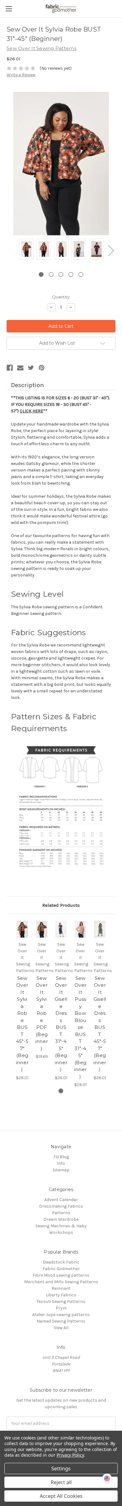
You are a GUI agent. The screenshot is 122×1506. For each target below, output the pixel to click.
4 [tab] (71, 274)
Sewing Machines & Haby (61, 1226)
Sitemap (61, 1170)
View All (61, 1327)
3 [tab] (60, 274)
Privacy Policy (70, 1455)
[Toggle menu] (8, 8)
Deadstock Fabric (61, 1262)
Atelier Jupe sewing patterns (61, 1314)
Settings (61, 1468)
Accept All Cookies (61, 1496)
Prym (61, 1308)
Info (61, 1163)
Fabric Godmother (61, 1268)
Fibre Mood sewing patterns (61, 1275)
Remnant (61, 1288)
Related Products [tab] (61, 905)
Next (110, 250)
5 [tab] (81, 274)
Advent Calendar (61, 1199)
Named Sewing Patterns (61, 1321)
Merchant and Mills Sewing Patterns (61, 1281)
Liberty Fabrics (61, 1295)
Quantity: (61, 296)
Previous (11, 250)
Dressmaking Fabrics (61, 1206)
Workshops (61, 1232)
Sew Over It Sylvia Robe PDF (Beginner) (41, 1013)
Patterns (61, 1212)
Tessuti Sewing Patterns (61, 1301)
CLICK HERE (31, 411)
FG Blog (61, 1156)
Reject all (61, 1482)
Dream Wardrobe (61, 1219)
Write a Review (21, 74)
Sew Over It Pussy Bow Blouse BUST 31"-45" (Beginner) (80, 1027)
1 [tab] (41, 274)
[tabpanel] (26, 250)
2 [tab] (51, 274)
